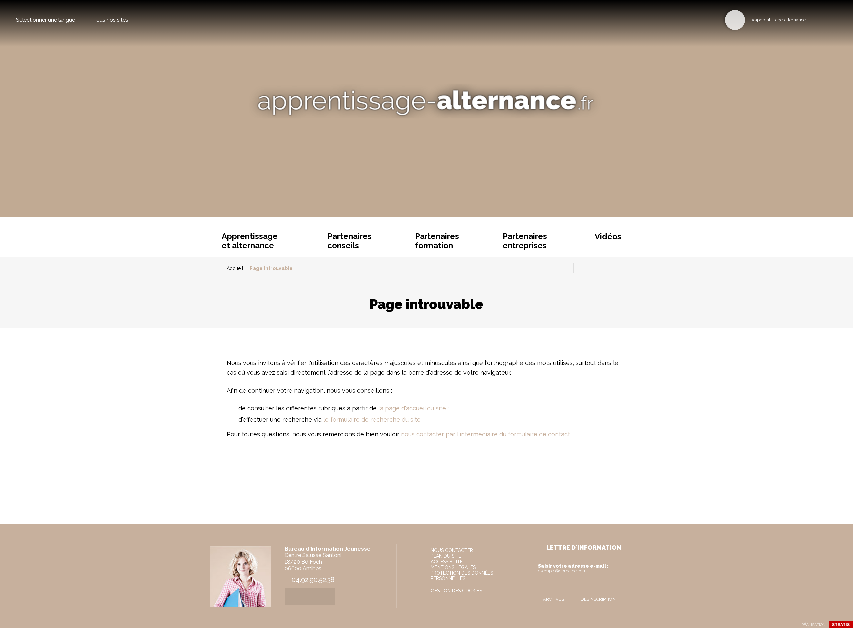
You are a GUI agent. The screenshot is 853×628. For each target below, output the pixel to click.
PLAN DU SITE (446, 556)
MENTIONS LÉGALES (453, 567)
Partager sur (607, 268)
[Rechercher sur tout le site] (735, 20)
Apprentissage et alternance (250, 240)
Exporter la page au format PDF (580, 268)
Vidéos (608, 236)
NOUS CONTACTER (452, 550)
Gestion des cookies (456, 590)
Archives (553, 599)
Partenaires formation (437, 240)
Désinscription (598, 599)
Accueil (235, 268)
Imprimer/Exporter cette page (566, 268)
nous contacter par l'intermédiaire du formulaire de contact (485, 434)
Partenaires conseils (349, 240)
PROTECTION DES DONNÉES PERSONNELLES (462, 575)
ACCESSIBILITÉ (447, 561)
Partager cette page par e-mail (594, 268)
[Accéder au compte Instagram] (834, 19)
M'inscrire (636, 583)
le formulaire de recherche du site (372, 419)
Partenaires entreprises (525, 240)
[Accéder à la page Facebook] (812, 19)
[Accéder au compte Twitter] (823, 19)
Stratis (841, 624)
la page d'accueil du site (413, 408)
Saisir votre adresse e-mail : (573, 568)
